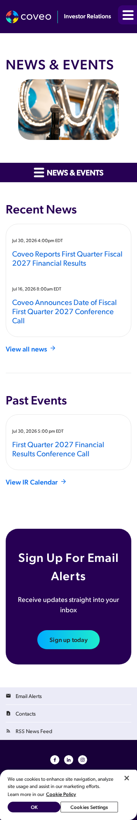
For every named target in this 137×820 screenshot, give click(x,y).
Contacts (26, 713)
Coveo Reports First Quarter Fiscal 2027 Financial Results (67, 258)
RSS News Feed (34, 731)
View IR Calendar (32, 481)
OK (34, 807)
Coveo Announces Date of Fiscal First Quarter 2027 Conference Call (64, 311)
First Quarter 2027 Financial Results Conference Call (58, 448)
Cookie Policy (61, 794)
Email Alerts (29, 696)
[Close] (126, 778)
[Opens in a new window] (32, 17)
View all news (26, 348)
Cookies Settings (89, 807)
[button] (127, 14)
